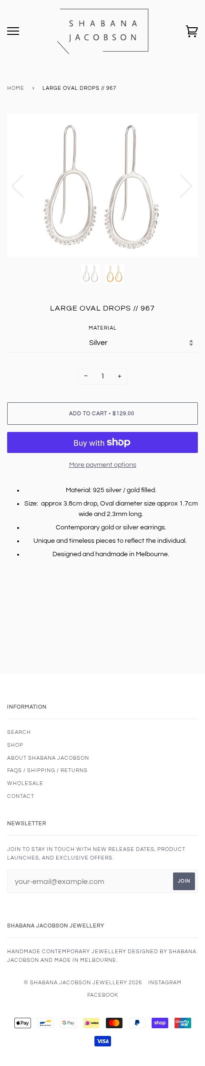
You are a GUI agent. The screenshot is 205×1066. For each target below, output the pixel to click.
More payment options (102, 465)
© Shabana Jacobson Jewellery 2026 (83, 982)
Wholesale (25, 783)
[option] (102, 185)
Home (15, 88)
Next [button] (180, 185)
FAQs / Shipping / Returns (47, 770)
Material (103, 328)
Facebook (102, 995)
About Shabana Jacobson (48, 758)
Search (19, 732)
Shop (15, 745)
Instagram (165, 982)
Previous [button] (23, 185)
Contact (20, 796)
